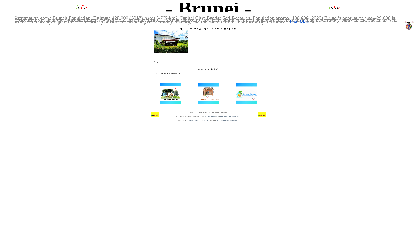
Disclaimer (224, 116)
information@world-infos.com (228, 120)
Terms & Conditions (211, 116)
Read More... (301, 22)
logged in (165, 73)
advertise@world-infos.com (199, 120)
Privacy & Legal (235, 116)
